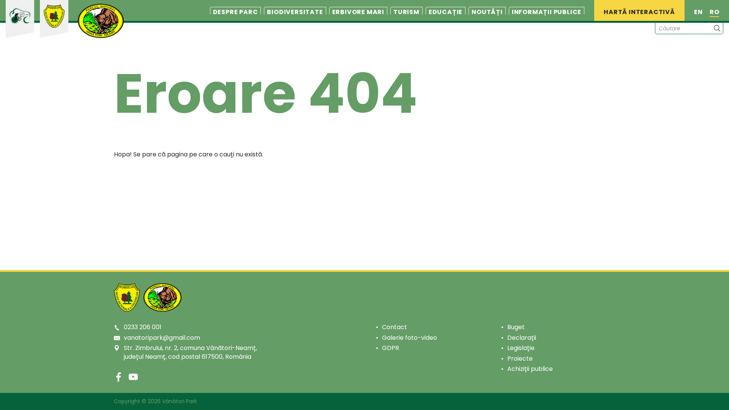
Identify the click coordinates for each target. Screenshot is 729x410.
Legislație (521, 348)
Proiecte (520, 358)
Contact (394, 327)
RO (715, 12)
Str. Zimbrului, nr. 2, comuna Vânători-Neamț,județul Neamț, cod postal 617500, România (190, 352)
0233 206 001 (142, 327)
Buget (516, 327)
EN (698, 12)
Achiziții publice (530, 368)
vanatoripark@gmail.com (162, 337)
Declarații (521, 337)
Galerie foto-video (409, 337)
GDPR (390, 348)
